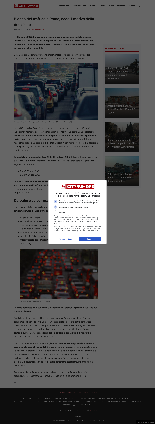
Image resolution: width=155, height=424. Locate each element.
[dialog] (77, 212)
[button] (77, 212)
